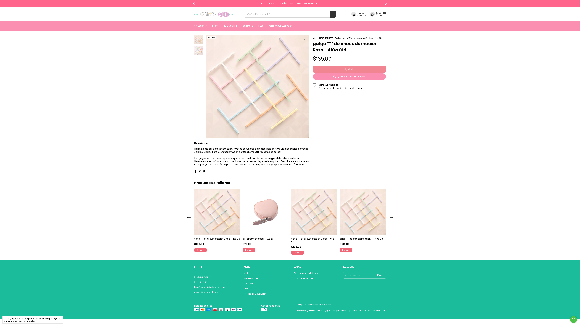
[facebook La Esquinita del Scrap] (202, 267)
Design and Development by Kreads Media (315, 304)
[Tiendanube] (308, 311)
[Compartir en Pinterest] (204, 171)
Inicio (215, 26)
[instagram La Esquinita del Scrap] (195, 267)
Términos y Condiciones (306, 273)
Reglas (338, 38)
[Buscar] (333, 14)
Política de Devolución (280, 26)
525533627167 (202, 277)
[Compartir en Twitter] (199, 171)
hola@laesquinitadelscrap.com (209, 287)
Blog (260, 26)
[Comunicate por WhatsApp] (573, 319)
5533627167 (200, 282)
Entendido (31, 321)
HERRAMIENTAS (326, 38)
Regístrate (361, 15)
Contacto (248, 26)
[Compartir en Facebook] (195, 171)
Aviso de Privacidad (304, 278)
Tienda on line (230, 26)
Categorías (200, 26)
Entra (360, 13)
